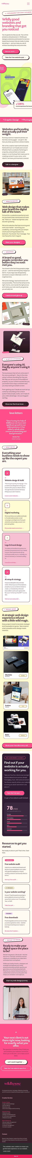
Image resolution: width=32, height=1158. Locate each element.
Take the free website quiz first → (16, 1068)
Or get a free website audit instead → (17, 797)
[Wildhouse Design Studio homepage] (14, 4)
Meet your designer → (14, 242)
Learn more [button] (6, 1151)
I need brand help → (11, 562)
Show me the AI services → (15, 404)
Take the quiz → (10, 905)
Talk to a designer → (13, 164)
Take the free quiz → (14, 793)
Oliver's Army (16, 439)
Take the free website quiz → (15, 57)
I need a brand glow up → (15, 295)
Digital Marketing (6, 1120)
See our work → (10, 51)
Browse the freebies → (12, 931)
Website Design (6, 1111)
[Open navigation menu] (28, 4)
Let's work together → (16, 1062)
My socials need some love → (14, 528)
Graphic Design (6, 1102)
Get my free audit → (11, 879)
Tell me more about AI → (12, 598)
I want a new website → (12, 495)
